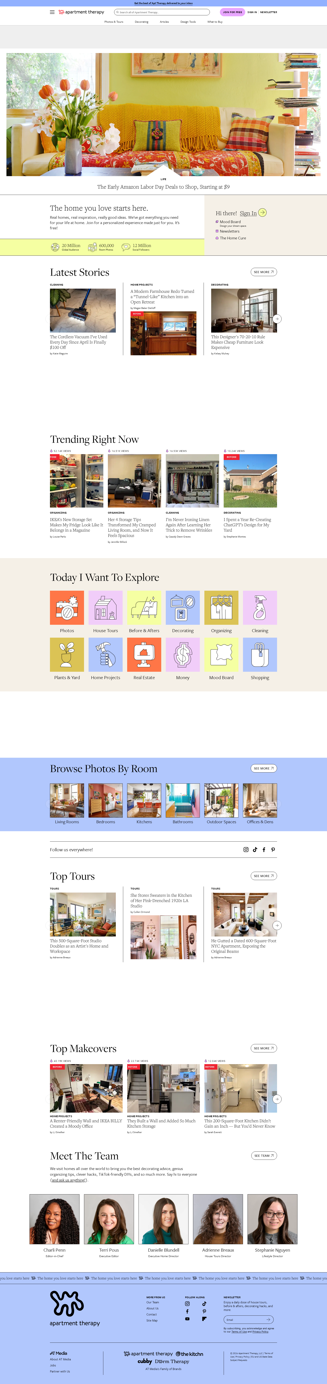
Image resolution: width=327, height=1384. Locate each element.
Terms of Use (239, 1331)
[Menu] (52, 12)
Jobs (53, 1365)
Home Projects (142, 285)
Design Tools (188, 22)
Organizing (58, 513)
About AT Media (60, 1359)
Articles (164, 22)
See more (262, 271)
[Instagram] (246, 850)
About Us (152, 1308)
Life (163, 179)
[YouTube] (187, 1319)
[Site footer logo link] (96, 1307)
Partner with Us (60, 1371)
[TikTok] (255, 850)
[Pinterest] (273, 850)
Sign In (248, 213)
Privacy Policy (260, 1331)
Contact (151, 1314)
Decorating (141, 22)
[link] (163, 187)
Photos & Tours (113, 22)
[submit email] (268, 1319)
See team (262, 1155)
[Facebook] (264, 850)
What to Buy (215, 22)
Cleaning (56, 285)
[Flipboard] (204, 1319)
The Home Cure (233, 238)
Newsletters (230, 231)
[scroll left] (49, 318)
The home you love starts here (75, 1278)
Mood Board (230, 221)
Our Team (152, 1302)
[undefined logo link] (81, 12)
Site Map (152, 1320)
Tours (54, 888)
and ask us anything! (68, 1180)
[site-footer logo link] (58, 1354)
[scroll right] (277, 318)
